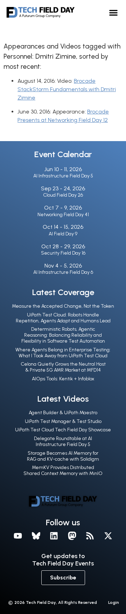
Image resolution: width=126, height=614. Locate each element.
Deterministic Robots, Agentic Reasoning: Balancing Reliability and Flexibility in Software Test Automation (63, 335)
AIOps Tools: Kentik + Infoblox (63, 379)
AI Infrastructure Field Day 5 (63, 176)
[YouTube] (18, 536)
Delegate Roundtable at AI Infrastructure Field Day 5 (63, 441)
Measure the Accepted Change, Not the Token (63, 306)
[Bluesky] (36, 536)
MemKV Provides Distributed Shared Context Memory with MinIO (63, 470)
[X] (108, 536)
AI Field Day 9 (63, 234)
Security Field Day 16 (63, 253)
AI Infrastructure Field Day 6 (63, 272)
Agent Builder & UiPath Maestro (63, 413)
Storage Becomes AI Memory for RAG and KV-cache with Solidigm (63, 456)
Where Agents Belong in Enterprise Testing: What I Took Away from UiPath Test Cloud (63, 353)
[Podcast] (90, 536)
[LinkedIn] (54, 536)
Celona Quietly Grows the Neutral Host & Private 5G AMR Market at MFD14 (63, 367)
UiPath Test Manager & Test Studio (63, 421)
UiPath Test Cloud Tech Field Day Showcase (63, 430)
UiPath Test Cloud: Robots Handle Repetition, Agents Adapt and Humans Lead (63, 318)
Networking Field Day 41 (63, 215)
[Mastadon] (72, 536)
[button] (113, 12)
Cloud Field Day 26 (63, 195)
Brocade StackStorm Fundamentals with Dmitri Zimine (67, 89)
